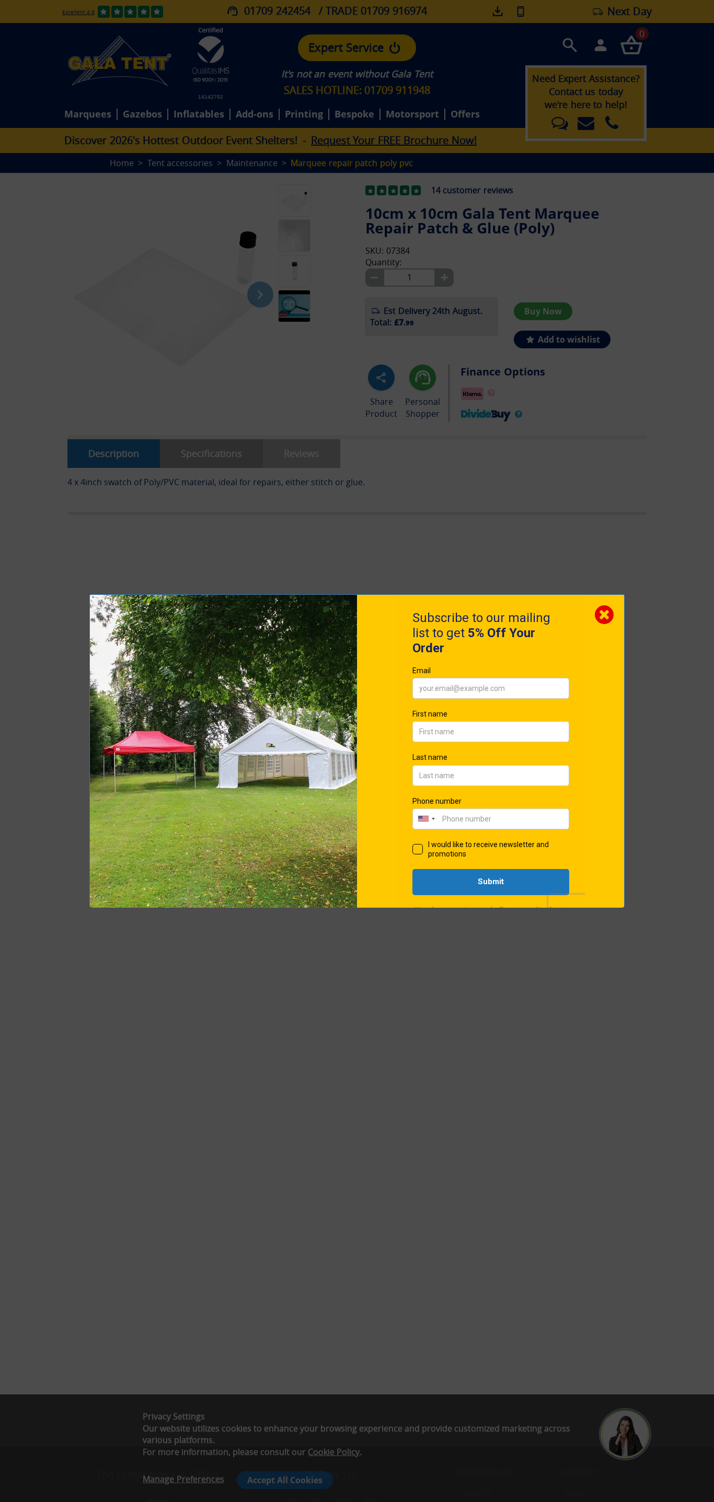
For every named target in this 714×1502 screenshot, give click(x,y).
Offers (465, 114)
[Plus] (444, 277)
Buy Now (543, 311)
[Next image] (260, 294)
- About (575, 1493)
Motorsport (412, 114)
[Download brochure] (498, 11)
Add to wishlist (568, 339)
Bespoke (354, 114)
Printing (304, 114)
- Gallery (473, 1493)
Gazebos (142, 114)
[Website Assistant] (627, 1393)
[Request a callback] (520, 11)
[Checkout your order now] (631, 44)
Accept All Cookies (285, 1480)
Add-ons (254, 114)
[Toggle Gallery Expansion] (346, 178)
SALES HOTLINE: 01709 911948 (357, 90)
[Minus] (374, 277)
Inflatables (199, 114)
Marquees (87, 114)
